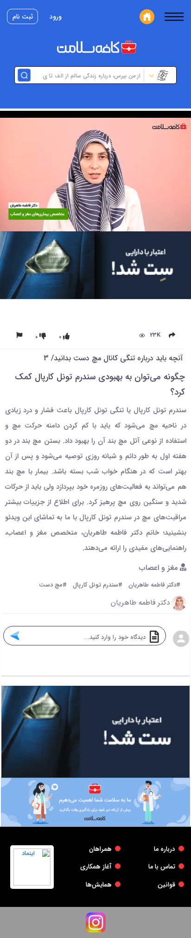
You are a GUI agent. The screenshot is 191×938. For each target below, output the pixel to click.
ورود (56, 17)
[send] (14, 635)
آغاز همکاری (96, 866)
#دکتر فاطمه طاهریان (154, 585)
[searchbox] (86, 75)
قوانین (166, 885)
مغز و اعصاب (159, 568)
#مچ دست (53, 585)
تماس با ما (161, 866)
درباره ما (164, 849)
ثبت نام (23, 17)
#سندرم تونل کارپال (97, 585)
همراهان (100, 849)
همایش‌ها (99, 885)
